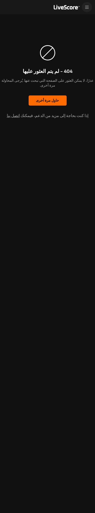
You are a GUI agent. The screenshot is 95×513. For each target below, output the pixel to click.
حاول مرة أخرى (47, 100)
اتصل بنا (13, 115)
